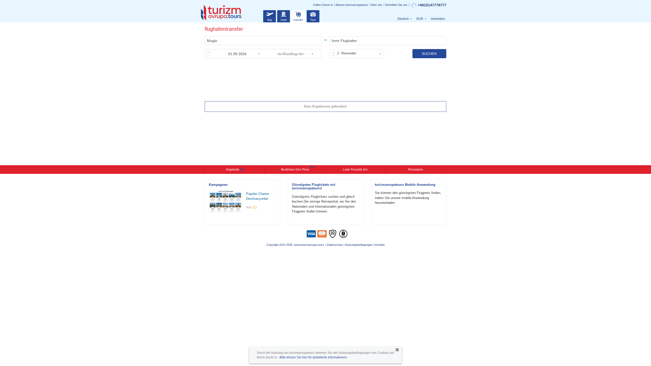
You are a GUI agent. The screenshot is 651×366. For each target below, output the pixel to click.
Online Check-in (323, 4)
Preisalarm (415, 169)
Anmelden (438, 19)
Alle (251, 207)
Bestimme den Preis (295, 169)
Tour (313, 19)
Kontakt (379, 244)
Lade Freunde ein (355, 169)
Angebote (235, 169)
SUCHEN (429, 54)
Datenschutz (335, 244)
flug (270, 19)
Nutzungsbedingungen (359, 244)
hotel (284, 19)
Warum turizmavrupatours (352, 4)
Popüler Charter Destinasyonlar (257, 196)
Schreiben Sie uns (396, 4)
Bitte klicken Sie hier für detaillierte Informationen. (313, 357)
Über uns (376, 4)
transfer (298, 19)
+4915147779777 (432, 5)
